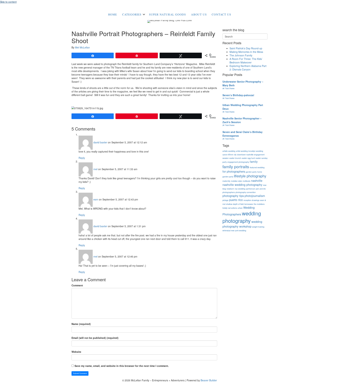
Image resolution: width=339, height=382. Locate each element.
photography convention (246, 192)
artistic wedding (228, 151)
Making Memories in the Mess (246, 52)
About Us (199, 14)
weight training (258, 226)
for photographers (233, 171)
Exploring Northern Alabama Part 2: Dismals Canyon (248, 67)
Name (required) (81, 324)
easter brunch (235, 158)
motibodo (246, 181)
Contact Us (221, 14)
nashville (256, 180)
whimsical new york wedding (234, 230)
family (254, 161)
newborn (230, 188)
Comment (77, 285)
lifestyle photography (250, 175)
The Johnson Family (241, 55)
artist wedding (242, 151)
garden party (251, 171)
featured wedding (257, 167)
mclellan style (236, 181)
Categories (131, 14)
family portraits (235, 166)
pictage (225, 200)
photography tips (233, 196)
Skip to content (8, 2)
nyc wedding (240, 188)
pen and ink (261, 188)
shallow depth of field (235, 204)
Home (112, 14)
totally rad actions (229, 208)
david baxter (100, 142)
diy (235, 154)
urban (240, 208)
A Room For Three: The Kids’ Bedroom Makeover (246, 60)
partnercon (250, 188)
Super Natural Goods (167, 14)
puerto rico (236, 200)
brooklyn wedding (255, 151)
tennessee (248, 204)
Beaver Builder (209, 380)
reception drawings (251, 200)
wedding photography (241, 216)
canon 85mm (227, 154)
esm (95, 199)
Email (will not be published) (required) (95, 338)
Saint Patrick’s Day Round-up (246, 48)
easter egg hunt (248, 158)
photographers (228, 192)
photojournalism (255, 196)
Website (76, 351)
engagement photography (238, 162)
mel (95, 169)
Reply (82, 158)
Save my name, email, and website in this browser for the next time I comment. (122, 366)
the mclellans (259, 204)
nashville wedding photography (242, 184)
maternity (226, 181)
